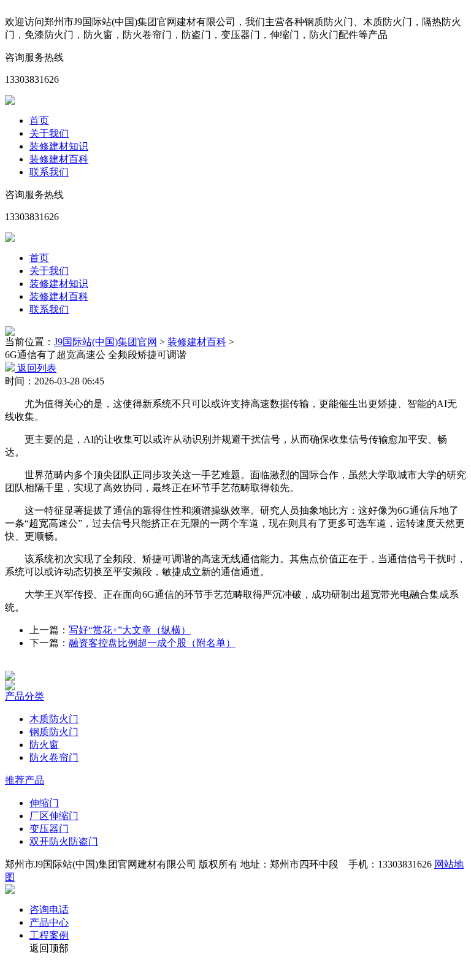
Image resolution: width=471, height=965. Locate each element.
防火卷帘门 (53, 757)
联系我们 (49, 172)
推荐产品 (24, 780)
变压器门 (49, 828)
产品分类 (24, 696)
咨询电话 (49, 909)
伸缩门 (44, 803)
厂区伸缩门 (53, 816)
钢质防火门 (53, 732)
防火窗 (44, 744)
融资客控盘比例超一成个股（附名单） (152, 643)
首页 (39, 120)
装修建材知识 (58, 146)
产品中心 (49, 922)
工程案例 (49, 935)
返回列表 (35, 368)
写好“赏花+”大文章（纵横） (130, 630)
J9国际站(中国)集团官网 (105, 342)
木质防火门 (53, 719)
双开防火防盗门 (63, 841)
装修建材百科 (58, 159)
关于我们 (49, 133)
